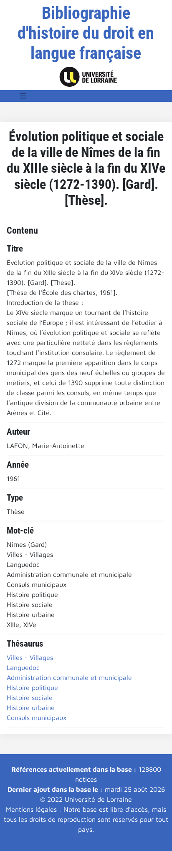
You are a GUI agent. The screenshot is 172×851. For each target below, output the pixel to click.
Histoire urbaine (31, 707)
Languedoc (23, 667)
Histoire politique (32, 687)
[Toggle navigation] (23, 96)
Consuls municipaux (37, 717)
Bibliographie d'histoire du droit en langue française (86, 33)
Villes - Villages (30, 657)
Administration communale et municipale (69, 677)
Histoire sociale (30, 697)
